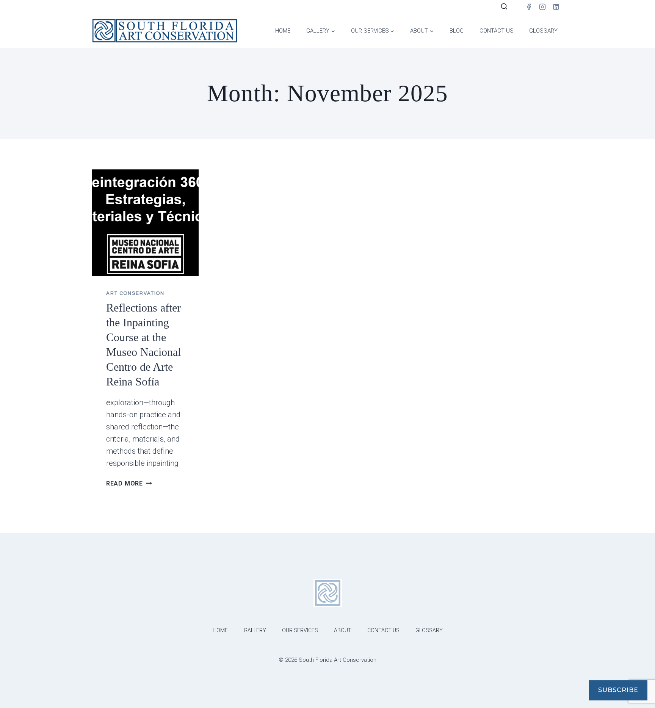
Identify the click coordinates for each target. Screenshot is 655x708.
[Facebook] (529, 7)
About (342, 630)
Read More (129, 483)
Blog (457, 30)
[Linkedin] (556, 7)
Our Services (300, 630)
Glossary (543, 30)
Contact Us (496, 30)
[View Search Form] (504, 6)
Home (282, 30)
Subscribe (618, 690)
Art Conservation (135, 293)
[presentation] (145, 222)
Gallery (255, 630)
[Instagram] (542, 7)
